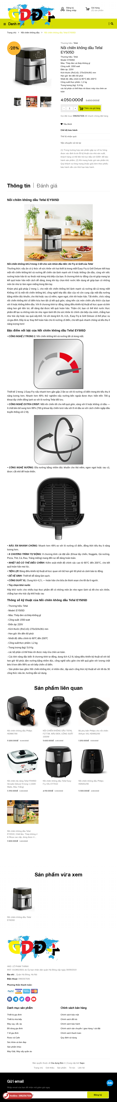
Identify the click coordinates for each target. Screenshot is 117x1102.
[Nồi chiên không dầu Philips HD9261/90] (94, 762)
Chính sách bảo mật (70, 1015)
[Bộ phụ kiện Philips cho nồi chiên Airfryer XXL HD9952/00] (94, 711)
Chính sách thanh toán (71, 1033)
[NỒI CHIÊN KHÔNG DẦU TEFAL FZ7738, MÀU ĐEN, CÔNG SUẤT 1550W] (58, 711)
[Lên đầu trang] (109, 1095)
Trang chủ (38, 1068)
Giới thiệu (50, 1068)
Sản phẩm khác (14, 1047)
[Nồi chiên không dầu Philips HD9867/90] (23, 711)
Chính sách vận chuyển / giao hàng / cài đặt (80, 1028)
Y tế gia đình (13, 1033)
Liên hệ (81, 1068)
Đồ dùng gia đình (15, 1028)
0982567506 (79, 116)
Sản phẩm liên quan (58, 688)
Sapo (82, 1063)
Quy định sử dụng (69, 1037)
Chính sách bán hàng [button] (74, 1007)
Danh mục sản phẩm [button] (20, 1007)
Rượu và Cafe (13, 1037)
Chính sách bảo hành (70, 1024)
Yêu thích (67, 124)
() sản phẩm (97, 9)
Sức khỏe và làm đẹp (16, 1042)
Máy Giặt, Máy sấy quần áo (19, 1051)
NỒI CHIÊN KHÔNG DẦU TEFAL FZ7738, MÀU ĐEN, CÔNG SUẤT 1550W (58, 734)
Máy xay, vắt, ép (14, 1024)
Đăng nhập (71, 10)
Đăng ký (70, 8)
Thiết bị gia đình (14, 1015)
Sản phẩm (61, 1068)
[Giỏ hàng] (87, 9)
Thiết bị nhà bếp (14, 1019)
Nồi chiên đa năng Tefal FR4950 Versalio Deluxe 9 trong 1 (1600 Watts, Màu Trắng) (21, 784)
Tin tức (72, 1068)
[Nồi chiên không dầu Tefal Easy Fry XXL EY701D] (58, 762)
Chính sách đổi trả (69, 1019)
